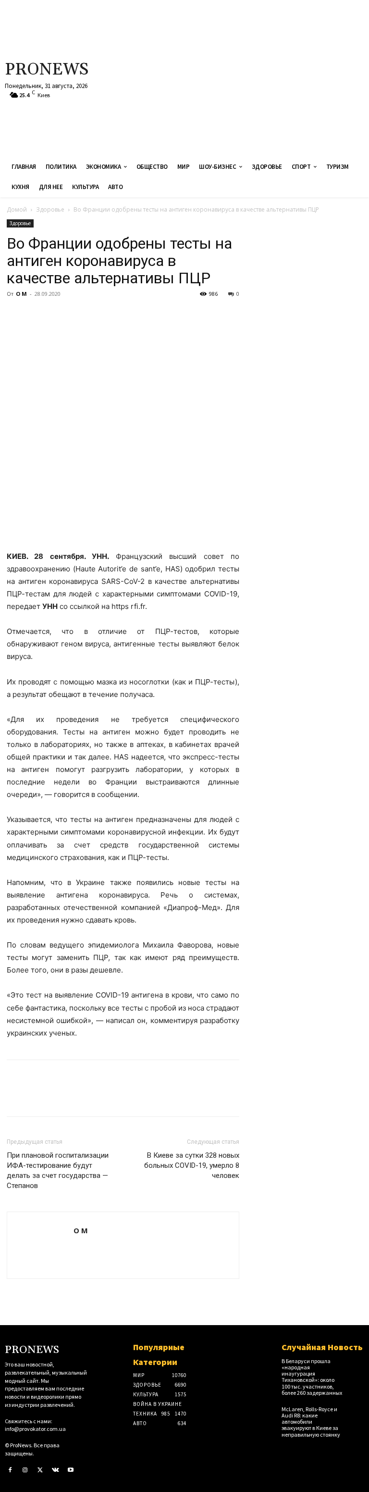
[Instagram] (25, 1470)
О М (21, 293)
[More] (105, 315)
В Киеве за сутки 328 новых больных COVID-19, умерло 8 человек (191, 1165)
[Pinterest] (60, 315)
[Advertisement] (248, 77)
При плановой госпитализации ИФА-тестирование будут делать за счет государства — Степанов (58, 1170)
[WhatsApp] (82, 315)
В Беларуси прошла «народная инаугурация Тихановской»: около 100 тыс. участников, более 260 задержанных (312, 1376)
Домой (17, 209)
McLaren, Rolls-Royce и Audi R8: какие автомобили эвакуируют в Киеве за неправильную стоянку (311, 1421)
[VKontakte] (55, 1470)
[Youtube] (70, 1470)
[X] (38, 315)
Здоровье (50, 209)
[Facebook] (16, 315)
